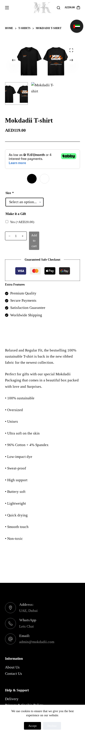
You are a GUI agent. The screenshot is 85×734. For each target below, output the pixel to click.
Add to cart (34, 241)
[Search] (58, 7)
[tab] (42, 335)
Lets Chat (26, 626)
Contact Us (13, 674)
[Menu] (7, 8)
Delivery (12, 699)
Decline (52, 725)
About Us (12, 667)
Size (9, 193)
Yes (22, 222)
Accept (32, 725)
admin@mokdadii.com (36, 642)
